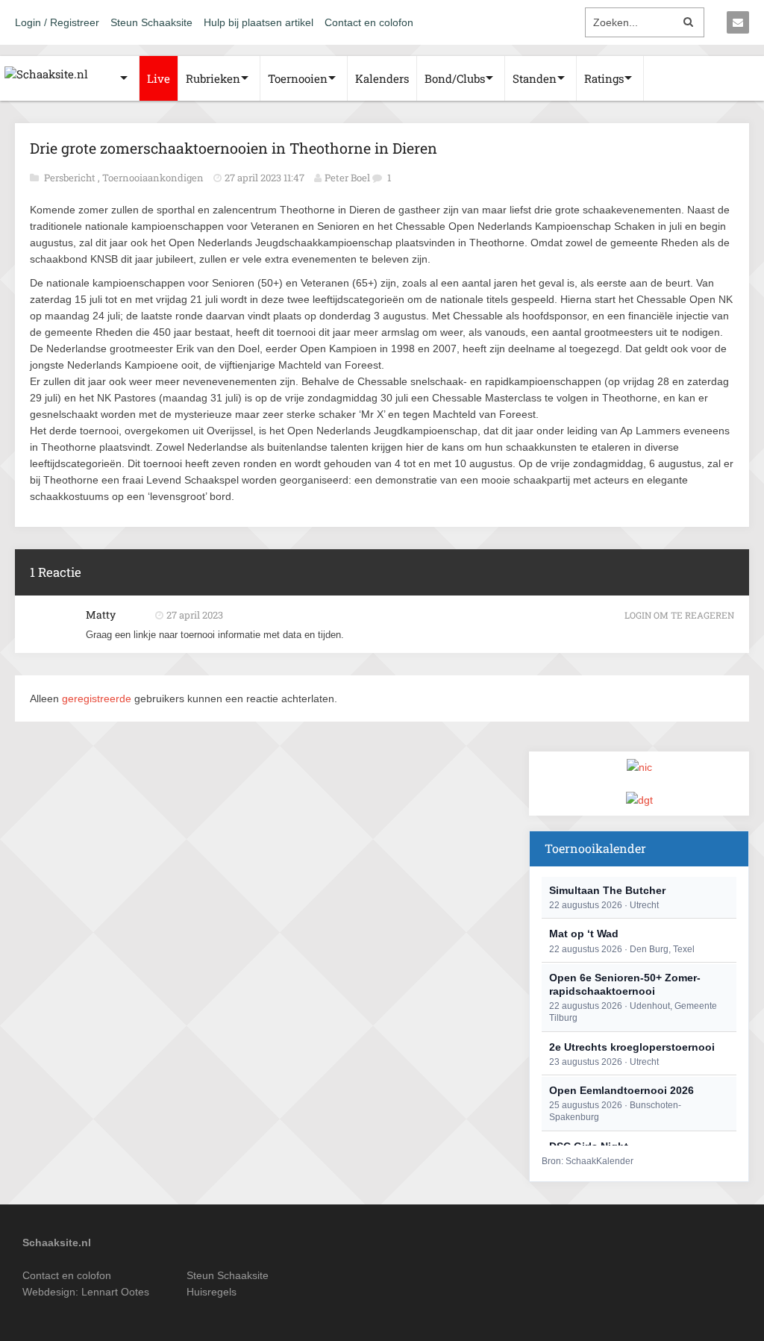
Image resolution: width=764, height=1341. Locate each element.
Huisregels (212, 1292)
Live (158, 78)
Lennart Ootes (115, 1292)
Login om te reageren (679, 615)
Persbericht (71, 177)
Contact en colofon (369, 22)
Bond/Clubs (455, 78)
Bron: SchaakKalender (587, 1161)
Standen (535, 78)
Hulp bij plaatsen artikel (258, 22)
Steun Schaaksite (151, 22)
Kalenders (382, 78)
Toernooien (298, 78)
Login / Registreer (57, 22)
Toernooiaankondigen (154, 177)
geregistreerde (98, 698)
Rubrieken (213, 78)
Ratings (604, 78)
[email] (738, 22)
